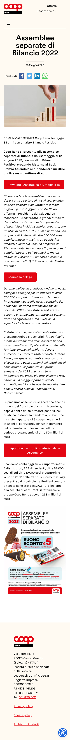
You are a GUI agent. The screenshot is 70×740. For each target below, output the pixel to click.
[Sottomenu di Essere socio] (56, 11)
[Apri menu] (8, 24)
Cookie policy (23, 715)
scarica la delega (20, 277)
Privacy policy (23, 706)
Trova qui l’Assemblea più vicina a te (34, 184)
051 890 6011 (27, 697)
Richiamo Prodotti (26, 724)
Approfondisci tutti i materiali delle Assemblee (35, 450)
